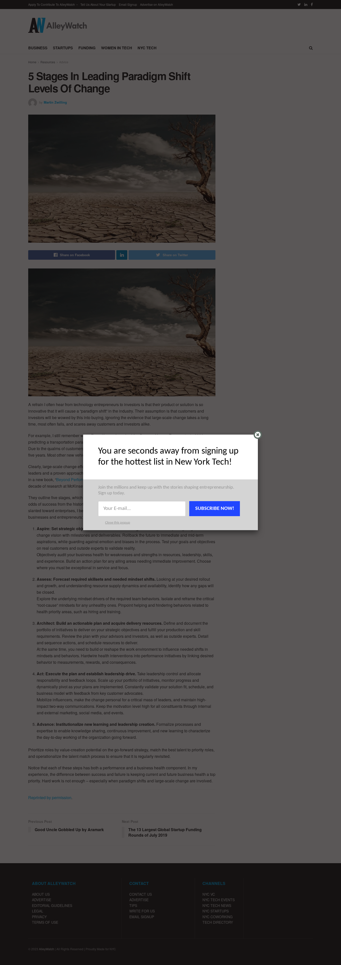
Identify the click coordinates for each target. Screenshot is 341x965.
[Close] (258, 435)
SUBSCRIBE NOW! (214, 508)
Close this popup (117, 523)
